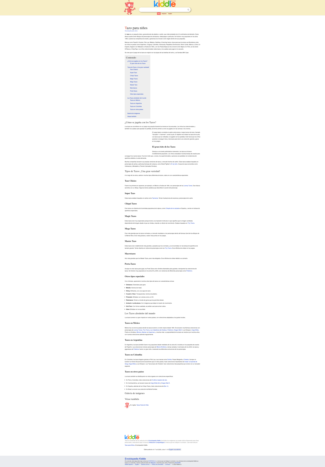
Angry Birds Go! (155, 383)
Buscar (188, 10)
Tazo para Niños (130, 445)
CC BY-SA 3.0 (152, 461)
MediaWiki (178, 463)
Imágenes (164, 13)
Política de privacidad (157, 464)
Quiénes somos (145, 464)
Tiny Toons (191, 223)
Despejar (184, 9)
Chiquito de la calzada (172, 208)
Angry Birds (195, 330)
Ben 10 (166, 386)
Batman (144, 332)
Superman (152, 332)
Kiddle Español (129, 464)
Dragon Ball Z (178, 330)
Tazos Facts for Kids (143, 405)
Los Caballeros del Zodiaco (158, 330)
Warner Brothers (161, 347)
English (170, 13)
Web (159, 13)
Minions (139, 332)
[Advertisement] (162, 20)
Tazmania (155, 198)
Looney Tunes (188, 186)
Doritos (169, 359)
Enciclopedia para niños (131, 31)
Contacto (167, 464)
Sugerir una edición (175, 449)
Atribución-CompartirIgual (156, 442)
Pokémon (189, 271)
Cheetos (186, 359)
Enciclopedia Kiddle (154, 440)
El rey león (174, 164)
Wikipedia (153, 463)
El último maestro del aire (159, 380)
